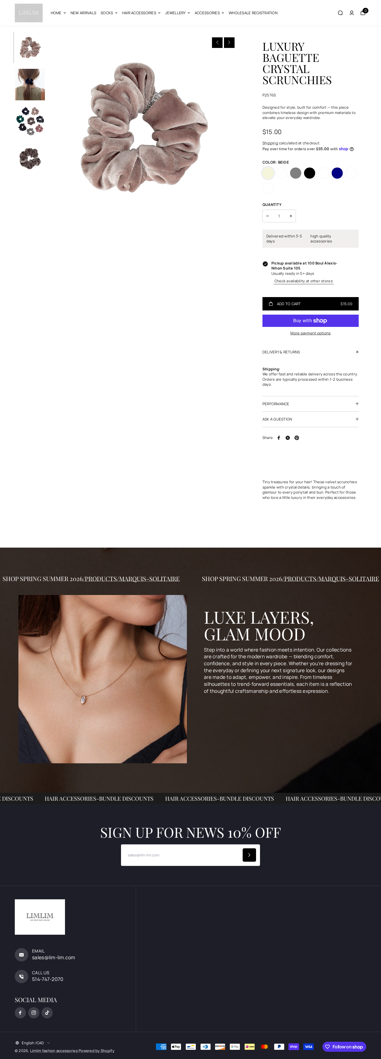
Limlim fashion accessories (54, 1050)
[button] (217, 42)
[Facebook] (279, 437)
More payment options (310, 333)
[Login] (352, 12)
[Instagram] (33, 1012)
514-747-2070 (47, 979)
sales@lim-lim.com (53, 957)
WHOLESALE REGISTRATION (253, 12)
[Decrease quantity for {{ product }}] (267, 216)
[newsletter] (249, 855)
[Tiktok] (47, 1012)
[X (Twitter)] (287, 437)
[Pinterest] (296, 437)
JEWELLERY (175, 12)
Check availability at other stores (303, 280)
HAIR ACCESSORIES (139, 12)
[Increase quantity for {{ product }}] (291, 216)
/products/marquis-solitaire (160, 578)
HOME (56, 12)
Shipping (270, 142)
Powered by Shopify (96, 1050)
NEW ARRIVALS (83, 12)
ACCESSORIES (207, 12)
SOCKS (107, 12)
